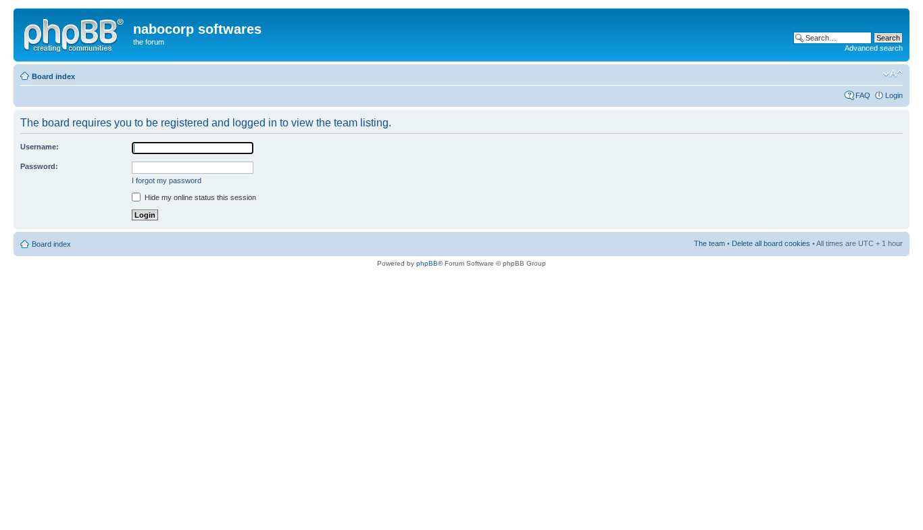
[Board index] (75, 33)
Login (894, 95)
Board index (53, 76)
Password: (39, 166)
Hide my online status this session (199, 197)
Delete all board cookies (771, 243)
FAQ (862, 95)
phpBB (427, 263)
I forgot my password (166, 180)
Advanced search (874, 48)
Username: (39, 147)
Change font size (893, 74)
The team (709, 243)
